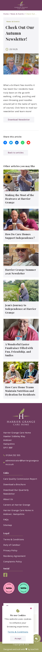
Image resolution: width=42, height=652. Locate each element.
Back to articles (16, 152)
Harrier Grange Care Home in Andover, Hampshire (18, 512)
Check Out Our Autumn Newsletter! (31, 14)
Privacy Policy (10, 550)
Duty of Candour (11, 545)
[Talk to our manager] (36, 638)
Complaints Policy (12, 561)
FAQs (6, 519)
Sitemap (7, 525)
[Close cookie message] (31, 608)
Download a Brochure (14, 484)
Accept (18, 638)
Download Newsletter (19, 119)
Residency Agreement (14, 556)
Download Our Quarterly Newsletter (16, 492)
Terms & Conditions (13, 539)
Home (6, 14)
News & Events (17, 14)
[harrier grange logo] (21, 5)
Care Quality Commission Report (20, 479)
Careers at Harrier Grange (16, 504)
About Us (8, 499)
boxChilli (35, 649)
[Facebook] (5, 576)
